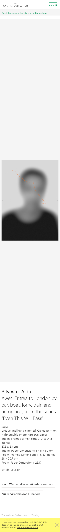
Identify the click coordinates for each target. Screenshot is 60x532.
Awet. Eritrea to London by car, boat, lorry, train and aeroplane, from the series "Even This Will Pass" (9, 13)
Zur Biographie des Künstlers (21, 494)
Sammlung (41, 13)
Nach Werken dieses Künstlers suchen (27, 484)
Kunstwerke (26, 13)
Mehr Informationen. (27, 527)
